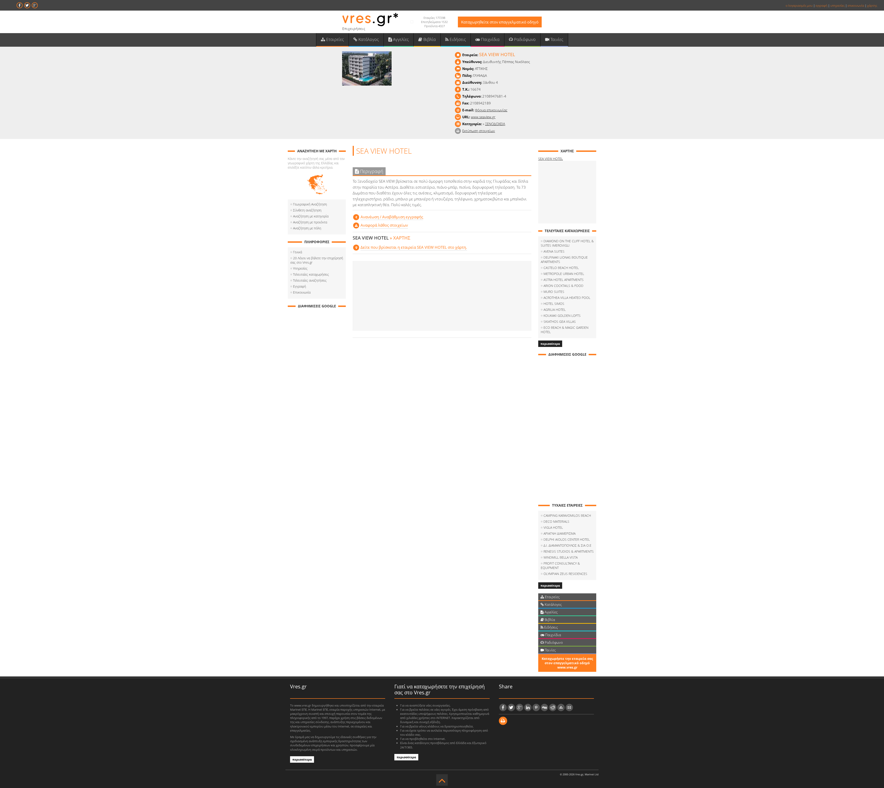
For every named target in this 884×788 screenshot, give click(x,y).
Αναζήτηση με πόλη (307, 228)
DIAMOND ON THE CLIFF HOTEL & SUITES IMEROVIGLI (567, 243)
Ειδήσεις (457, 39)
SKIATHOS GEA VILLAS (560, 321)
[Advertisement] (442, 296)
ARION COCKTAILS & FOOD (563, 285)
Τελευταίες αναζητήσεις (310, 280)
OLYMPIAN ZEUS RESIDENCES (565, 574)
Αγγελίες (400, 39)
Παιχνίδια (490, 39)
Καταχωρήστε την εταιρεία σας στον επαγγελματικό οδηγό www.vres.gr (567, 663)
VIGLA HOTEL (553, 527)
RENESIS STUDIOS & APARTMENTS (569, 551)
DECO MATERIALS (556, 521)
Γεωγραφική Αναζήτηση (310, 204)
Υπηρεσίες (300, 268)
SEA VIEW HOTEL (550, 158)
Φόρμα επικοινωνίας (491, 110)
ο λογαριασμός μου (799, 5)
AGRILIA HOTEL (555, 309)
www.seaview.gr (483, 117)
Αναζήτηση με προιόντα (310, 222)
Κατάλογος (368, 39)
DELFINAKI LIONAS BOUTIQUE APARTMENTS (564, 259)
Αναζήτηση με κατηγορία (311, 216)
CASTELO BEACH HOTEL (561, 268)
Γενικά (297, 252)
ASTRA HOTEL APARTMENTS (564, 279)
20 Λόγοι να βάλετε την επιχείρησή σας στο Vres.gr (316, 260)
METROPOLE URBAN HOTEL (564, 273)
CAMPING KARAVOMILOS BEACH (567, 515)
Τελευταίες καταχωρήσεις (311, 274)
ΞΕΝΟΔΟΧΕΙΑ (495, 123)
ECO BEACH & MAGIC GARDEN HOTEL (564, 329)
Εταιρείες (334, 39)
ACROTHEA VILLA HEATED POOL (567, 297)
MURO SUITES (554, 291)
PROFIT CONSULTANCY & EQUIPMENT (560, 565)
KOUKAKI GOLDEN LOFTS (562, 315)
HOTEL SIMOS (554, 303)
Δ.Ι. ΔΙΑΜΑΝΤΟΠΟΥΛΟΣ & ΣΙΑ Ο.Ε (567, 545)
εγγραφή (821, 5)
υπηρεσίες (837, 5)
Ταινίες (556, 39)
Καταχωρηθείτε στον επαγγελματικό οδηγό (499, 22)
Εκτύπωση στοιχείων (478, 130)
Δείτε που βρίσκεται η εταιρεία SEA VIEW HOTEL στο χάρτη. (414, 247)
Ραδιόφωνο (524, 39)
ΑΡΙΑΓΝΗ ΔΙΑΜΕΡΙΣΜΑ (560, 533)
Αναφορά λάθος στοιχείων (384, 225)
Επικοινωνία (302, 292)
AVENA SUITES (554, 251)
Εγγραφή (299, 286)
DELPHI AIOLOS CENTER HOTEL (567, 539)
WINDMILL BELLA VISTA (561, 557)
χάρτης (872, 5)
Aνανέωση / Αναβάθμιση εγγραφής (392, 216)
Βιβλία (429, 39)
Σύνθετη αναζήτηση (307, 210)
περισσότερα (550, 344)
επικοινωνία (856, 5)
